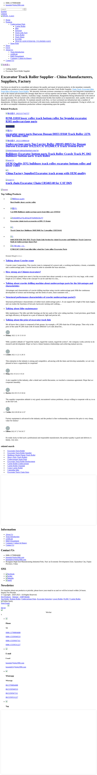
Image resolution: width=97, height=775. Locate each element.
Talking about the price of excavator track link (28, 320)
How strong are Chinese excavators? (23, 272)
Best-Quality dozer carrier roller (23, 202)
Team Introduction (17, 52)
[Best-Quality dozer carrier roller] (17, 199)
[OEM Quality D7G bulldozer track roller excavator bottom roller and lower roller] (10, 160)
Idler (17, 28)
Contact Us (10, 60)
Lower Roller (58, 599)
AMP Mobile (25, 597)
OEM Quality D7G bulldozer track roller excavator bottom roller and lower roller (48, 164)
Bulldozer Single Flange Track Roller (21, 455)
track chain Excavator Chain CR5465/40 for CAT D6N (39, 183)
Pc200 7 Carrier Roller (72, 599)
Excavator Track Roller (16, 451)
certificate (14, 54)
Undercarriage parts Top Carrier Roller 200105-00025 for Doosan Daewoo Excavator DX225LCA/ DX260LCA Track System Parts (46, 145)
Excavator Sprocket (44, 599)
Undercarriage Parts (17, 24)
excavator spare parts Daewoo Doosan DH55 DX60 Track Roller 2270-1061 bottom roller (48, 135)
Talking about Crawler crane (20, 260)
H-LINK (18, 39)
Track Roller (19, 35)
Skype (3, 608)
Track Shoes (19, 37)
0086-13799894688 (13, 633)
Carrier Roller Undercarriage (18, 464)
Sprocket (18, 31)
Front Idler (5, 91)
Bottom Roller (15, 599)
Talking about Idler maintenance (21, 308)
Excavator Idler (88, 89)
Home (8, 20)
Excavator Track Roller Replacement (21, 461)
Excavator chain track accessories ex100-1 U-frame (30, 221)
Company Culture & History (21, 58)
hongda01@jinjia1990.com (16, 560)
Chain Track (76, 89)
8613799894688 (12, 685)
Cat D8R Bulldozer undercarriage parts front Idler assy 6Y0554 (35, 212)
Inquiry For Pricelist (8, 593)
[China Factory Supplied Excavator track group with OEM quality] (7, 170)
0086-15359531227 (13, 645)
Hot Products (6, 597)
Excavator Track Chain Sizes (18, 472)
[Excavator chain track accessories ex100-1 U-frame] (26, 218)
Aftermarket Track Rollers (19, 91)
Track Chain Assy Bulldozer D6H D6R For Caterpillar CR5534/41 (36, 230)
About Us (9, 50)
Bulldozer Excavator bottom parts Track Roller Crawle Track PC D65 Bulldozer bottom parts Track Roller (48, 154)
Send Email (5, 603)
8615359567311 (12, 693)
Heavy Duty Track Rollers (17, 457)
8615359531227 (12, 697)
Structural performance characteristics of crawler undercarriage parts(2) (40, 297)
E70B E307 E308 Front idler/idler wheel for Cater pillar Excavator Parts (38, 249)
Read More (10, 126)
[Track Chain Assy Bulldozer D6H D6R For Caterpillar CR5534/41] (11, 227)
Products (9, 22)
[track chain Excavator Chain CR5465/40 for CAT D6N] (10, 180)
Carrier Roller (20, 26)
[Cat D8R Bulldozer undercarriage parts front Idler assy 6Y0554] (13, 208)
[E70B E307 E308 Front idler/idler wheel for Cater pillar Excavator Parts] (17, 246)
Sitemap (15, 597)
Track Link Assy (21, 33)
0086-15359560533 (13, 637)
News (8, 46)
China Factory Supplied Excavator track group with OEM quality (46, 173)
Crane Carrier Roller (15, 468)
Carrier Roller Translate (16, 466)
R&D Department (17, 56)
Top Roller (5, 599)
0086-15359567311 (13, 641)
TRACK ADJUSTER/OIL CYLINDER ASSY (33, 41)
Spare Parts (14, 43)
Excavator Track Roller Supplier (19, 453)
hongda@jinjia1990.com (15, 557)
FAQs (8, 48)
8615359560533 (12, 689)
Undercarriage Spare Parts (17, 459)
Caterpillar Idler (13, 470)
